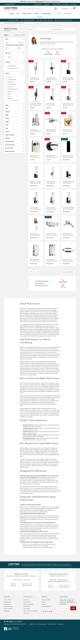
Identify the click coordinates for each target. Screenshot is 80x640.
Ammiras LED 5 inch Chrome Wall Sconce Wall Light (52, 260)
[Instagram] (47, 611)
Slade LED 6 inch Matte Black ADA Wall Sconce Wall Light (68, 156)
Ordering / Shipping (28, 604)
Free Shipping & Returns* (9, 4)
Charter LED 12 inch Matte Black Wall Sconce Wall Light (52, 78)
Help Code (26, 613)
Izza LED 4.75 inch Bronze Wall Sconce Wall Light (68, 208)
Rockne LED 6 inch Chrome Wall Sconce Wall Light (36, 130)
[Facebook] (43, 611)
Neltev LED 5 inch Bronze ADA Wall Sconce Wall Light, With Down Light (35, 182)
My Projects (65, 8)
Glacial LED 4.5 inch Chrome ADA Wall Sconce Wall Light (50, 182)
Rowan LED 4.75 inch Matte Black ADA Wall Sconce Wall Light (68, 260)
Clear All (23, 35)
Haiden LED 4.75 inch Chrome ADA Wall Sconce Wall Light (35, 260)
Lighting (10, 23)
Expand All (17, 35)
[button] (73, 4)
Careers (44, 604)
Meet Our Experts (46, 599)
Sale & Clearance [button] (46, 13)
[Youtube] (49, 611)
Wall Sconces (21, 23)
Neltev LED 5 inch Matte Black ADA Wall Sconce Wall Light (68, 78)
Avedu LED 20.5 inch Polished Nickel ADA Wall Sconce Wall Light (68, 234)
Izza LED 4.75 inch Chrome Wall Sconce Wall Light (36, 208)
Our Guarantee (27, 602)
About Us (44, 602)
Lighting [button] (11, 13)
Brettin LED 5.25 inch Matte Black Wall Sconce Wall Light (52, 156)
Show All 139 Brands (14, 100)
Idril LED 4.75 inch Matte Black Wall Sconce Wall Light (35, 104)
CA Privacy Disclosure (42, 624)
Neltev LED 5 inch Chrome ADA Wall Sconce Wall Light (50, 104)
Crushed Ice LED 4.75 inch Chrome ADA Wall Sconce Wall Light (51, 234)
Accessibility (60, 624)
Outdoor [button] (36, 13)
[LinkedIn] (51, 611)
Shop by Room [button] (67, 13)
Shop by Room (7, 599)
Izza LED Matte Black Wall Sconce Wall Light (68, 182)
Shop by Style (7, 604)
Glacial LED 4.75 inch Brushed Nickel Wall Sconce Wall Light (51, 130)
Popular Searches (8, 606)
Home (6, 23)
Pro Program (46, 4)
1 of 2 (31, 271)
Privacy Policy (32, 624)
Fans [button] (18, 13)
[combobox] (40, 9)
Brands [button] (59, 13)
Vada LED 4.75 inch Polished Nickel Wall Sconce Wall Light (34, 156)
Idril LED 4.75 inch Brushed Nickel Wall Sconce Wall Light (34, 78)
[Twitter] (45, 611)
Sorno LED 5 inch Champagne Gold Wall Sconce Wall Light (35, 234)
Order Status (27, 608)
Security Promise (52, 624)
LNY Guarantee (37, 4)
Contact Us (26, 599)
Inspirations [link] (40, 17)
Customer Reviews (46, 606)
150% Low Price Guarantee (30, 611)
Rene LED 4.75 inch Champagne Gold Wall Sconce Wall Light (68, 130)
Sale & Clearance (8, 608)
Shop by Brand (7, 602)
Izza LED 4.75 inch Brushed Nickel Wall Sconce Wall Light (50, 208)
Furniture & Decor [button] (26, 13)
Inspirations (7, 611)
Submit (73, 608)
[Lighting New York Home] (10, 9)
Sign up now (40, 1)
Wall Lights (14, 23)
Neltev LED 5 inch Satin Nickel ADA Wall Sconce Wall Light (68, 104)
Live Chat (66, 4)
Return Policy (27, 606)
